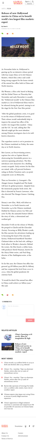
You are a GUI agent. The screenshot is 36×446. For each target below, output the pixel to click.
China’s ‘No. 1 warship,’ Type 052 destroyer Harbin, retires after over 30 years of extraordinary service (18, 379)
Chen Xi (5, 26)
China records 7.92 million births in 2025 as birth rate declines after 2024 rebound (19, 364)
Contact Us (5, 436)
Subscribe (29, 3)
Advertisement (23, 436)
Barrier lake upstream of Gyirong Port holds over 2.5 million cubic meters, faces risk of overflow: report (19, 388)
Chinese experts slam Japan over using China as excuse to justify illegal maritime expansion (19, 396)
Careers (20, 433)
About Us (5, 433)
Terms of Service (7, 439)
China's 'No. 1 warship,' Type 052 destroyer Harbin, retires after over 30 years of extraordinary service (18, 371)
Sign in (27, 1)
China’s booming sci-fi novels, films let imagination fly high (23, 336)
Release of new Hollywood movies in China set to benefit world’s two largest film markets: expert (24, 348)
